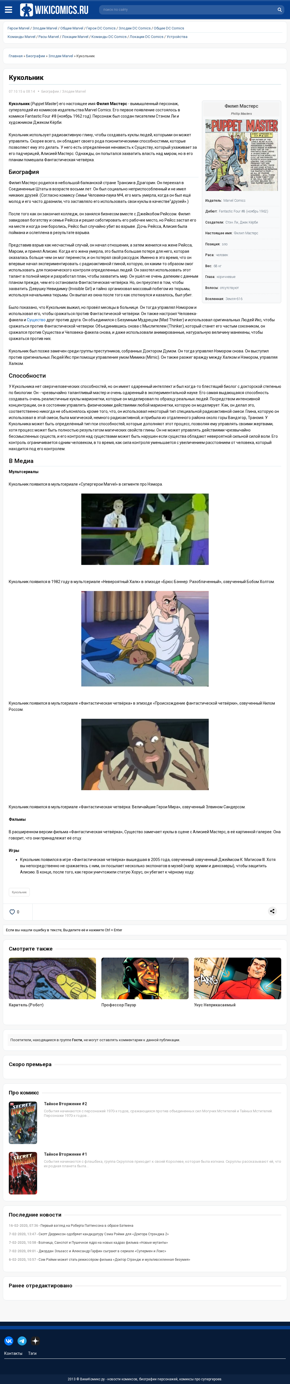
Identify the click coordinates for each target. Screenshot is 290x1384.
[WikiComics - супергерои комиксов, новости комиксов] (55, 10)
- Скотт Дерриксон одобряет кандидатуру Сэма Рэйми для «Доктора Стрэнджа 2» (89, 1234)
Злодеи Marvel (45, 28)
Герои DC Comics (101, 28)
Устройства (177, 37)
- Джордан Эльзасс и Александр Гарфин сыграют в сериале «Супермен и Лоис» (87, 1251)
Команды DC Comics (109, 37)
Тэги (32, 1353)
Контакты (13, 1353)
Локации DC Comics (146, 37)
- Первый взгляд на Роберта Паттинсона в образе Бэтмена (71, 1226)
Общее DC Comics (169, 28)
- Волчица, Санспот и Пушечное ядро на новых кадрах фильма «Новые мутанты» (88, 1243)
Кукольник (19, 892)
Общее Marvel (71, 28)
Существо (36, 320)
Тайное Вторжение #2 (65, 1104)
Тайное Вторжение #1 (65, 1154)
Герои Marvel (18, 28)
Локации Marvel (75, 37)
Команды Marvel (21, 37)
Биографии (50, 91)
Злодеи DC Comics (135, 28)
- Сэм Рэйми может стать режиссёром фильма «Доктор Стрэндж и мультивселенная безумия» (99, 1260)
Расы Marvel (49, 37)
